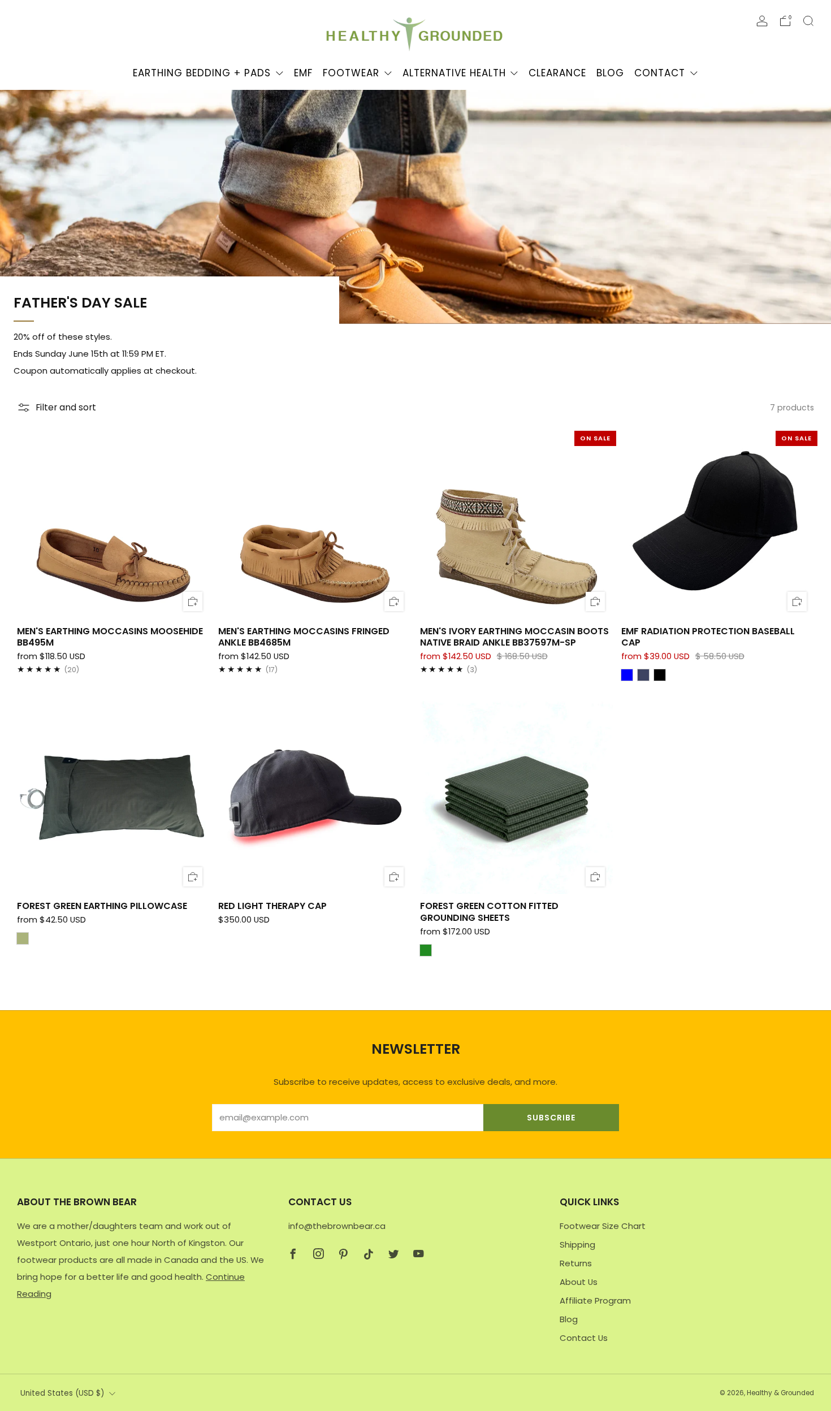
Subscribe (551, 1117)
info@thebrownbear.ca (337, 1226)
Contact (659, 73)
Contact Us (584, 1338)
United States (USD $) (62, 1393)
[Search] (808, 21)
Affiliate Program (595, 1300)
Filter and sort (66, 407)
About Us (579, 1282)
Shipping (577, 1244)
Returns (576, 1263)
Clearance (557, 73)
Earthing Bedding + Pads (202, 73)
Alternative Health (454, 73)
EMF (303, 73)
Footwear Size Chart (603, 1226)
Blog (610, 73)
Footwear (351, 73)
